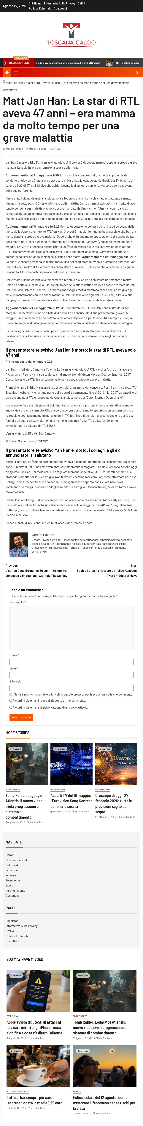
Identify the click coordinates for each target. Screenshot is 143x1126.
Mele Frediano (37, 822)
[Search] (137, 72)
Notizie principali (17, 860)
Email (14, 668)
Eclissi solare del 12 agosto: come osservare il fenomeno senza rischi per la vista (104, 1103)
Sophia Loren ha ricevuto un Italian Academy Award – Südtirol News (107, 571)
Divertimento (10, 90)
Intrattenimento (15, 890)
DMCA (81, 3)
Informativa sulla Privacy (59, 3)
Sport (9, 885)
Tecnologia (13, 880)
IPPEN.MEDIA (19, 515)
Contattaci (60, 8)
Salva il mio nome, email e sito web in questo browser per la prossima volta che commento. (73, 694)
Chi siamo (35, 3)
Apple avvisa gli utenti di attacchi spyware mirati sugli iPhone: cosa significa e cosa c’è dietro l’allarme (34, 1027)
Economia (12, 870)
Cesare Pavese (14, 149)
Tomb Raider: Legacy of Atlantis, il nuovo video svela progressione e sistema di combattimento (25, 806)
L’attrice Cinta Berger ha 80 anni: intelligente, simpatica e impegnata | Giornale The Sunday (36, 571)
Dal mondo (13, 865)
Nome (14, 655)
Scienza (77, 1092)
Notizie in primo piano (18, 1092)
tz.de (127, 510)
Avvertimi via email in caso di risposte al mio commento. (49, 700)
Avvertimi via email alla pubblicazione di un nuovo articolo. (50, 707)
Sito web (15, 681)
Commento (17, 602)
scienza (11, 875)
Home (9, 855)
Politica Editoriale (40, 8)
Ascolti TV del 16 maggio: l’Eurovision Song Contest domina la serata (71, 801)
